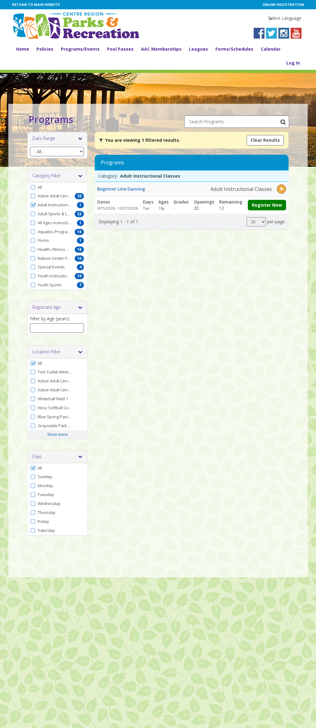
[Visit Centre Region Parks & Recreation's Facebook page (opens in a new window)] (259, 33)
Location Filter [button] (46, 352)
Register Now (267, 205)
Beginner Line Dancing (121, 189)
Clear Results (265, 140)
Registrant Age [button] (46, 307)
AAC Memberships (161, 49)
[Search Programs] (283, 122)
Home (22, 49)
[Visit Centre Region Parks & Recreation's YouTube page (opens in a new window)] (296, 33)
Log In (293, 63)
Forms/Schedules (234, 49)
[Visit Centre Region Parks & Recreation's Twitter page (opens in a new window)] (271, 33)
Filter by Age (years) (49, 319)
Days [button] (37, 456)
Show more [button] (57, 434)
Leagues (198, 49)
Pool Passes (120, 49)
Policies (44, 49)
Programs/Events (80, 49)
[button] (57, 187)
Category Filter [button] (46, 176)
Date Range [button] (43, 138)
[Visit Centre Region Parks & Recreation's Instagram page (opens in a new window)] (283, 33)
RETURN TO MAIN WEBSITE (36, 4)
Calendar (271, 49)
